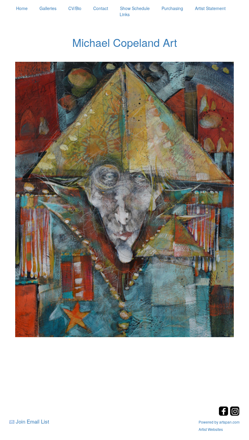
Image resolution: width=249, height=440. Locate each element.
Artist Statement (210, 8)
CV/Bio (74, 8)
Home (22, 8)
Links (125, 14)
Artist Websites (211, 429)
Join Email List (32, 421)
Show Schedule (135, 8)
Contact (100, 8)
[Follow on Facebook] (224, 414)
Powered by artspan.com (219, 421)
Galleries (47, 8)
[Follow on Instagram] (235, 414)
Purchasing (172, 8)
